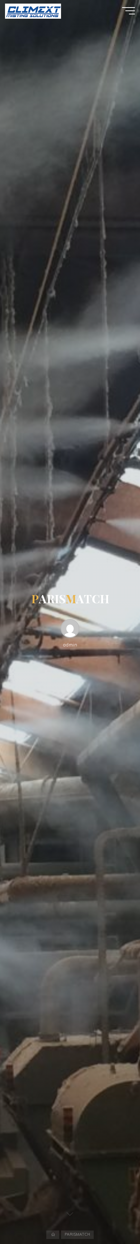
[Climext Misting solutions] (33, 11)
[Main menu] (128, 10)
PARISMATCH (77, 1234)
